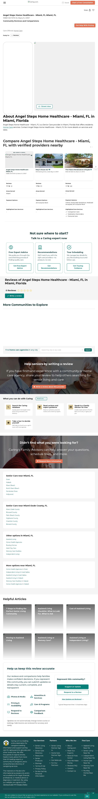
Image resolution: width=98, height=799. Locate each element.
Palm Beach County (13, 515)
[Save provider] (93, 10)
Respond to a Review (72, 692)
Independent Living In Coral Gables (18, 572)
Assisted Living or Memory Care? (46, 639)
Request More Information (50, 461)
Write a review (16, 296)
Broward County (11, 512)
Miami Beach (10, 485)
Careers (70, 768)
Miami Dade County (13, 509)
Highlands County (12, 518)
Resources (39, 756)
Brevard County (11, 524)
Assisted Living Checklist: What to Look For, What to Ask (49, 611)
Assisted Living (11, 539)
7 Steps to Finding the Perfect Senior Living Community (16, 611)
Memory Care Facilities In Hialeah (17, 581)
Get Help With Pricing (85, 25)
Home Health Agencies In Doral (16, 569)
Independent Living (12, 554)
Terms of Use (8, 785)
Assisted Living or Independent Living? (78, 639)
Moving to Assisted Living (15, 639)
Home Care (18, 31)
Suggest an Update (73, 687)
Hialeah (8, 482)
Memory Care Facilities (13, 551)
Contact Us (71, 771)
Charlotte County (12, 521)
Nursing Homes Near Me (88, 773)
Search (88, 350)
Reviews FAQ (72, 766)
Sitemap (38, 763)
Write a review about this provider (50, 387)
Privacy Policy (22, 785)
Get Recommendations (49, 267)
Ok (87, 796)
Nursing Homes (11, 545)
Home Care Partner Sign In (56, 755)
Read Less (40, 398)
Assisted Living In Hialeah (14, 578)
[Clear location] (82, 349)
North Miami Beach (12, 488)
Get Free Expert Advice (19, 267)
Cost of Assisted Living (80, 609)
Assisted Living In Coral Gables (16, 575)
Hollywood (9, 494)
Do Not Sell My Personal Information (41, 774)
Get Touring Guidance (78, 267)
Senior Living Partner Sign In (56, 748)
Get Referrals (56, 760)
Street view (46, 106)
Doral (8, 479)
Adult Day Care (11, 548)
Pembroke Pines (11, 491)
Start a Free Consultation (82, 3)
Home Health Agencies (14, 542)
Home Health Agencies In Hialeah (17, 584)
